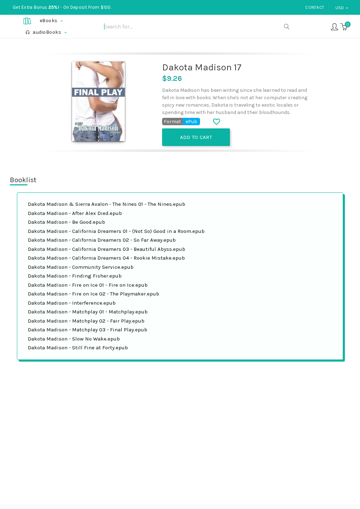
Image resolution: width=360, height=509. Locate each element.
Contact (314, 7)
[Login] (334, 26)
